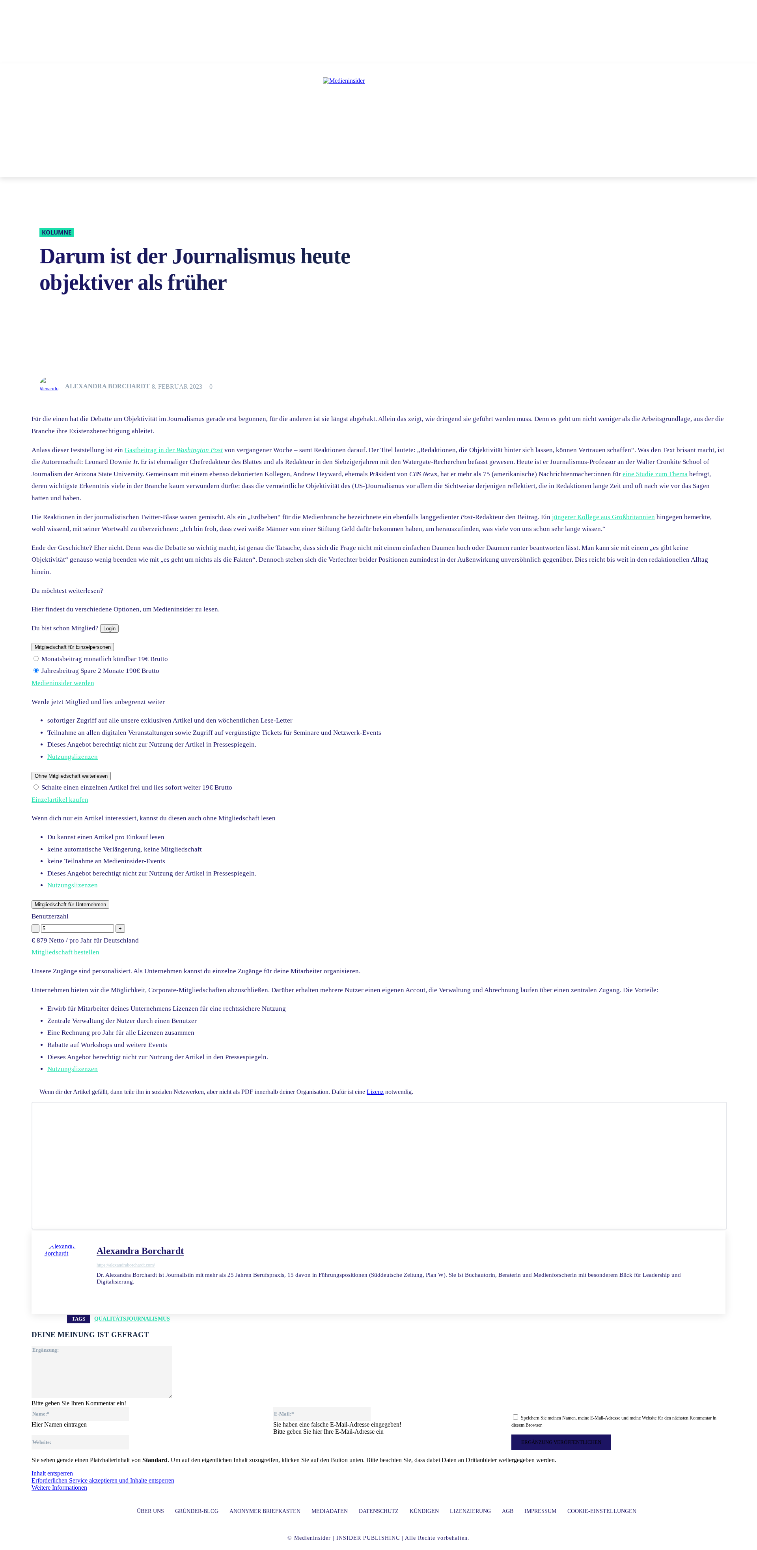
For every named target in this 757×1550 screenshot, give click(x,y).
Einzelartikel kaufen (60, 799)
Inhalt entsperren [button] (52, 1473)
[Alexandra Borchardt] (51, 386)
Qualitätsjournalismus (132, 1319)
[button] (492, 167)
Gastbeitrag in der (174, 450)
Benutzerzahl (50, 916)
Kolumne (56, 232)
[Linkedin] (100, 1294)
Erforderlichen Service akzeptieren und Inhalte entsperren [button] (103, 1480)
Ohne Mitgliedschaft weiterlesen (71, 776)
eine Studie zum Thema (655, 474)
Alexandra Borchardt (107, 386)
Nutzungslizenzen (72, 756)
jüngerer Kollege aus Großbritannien (603, 517)
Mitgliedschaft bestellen (65, 952)
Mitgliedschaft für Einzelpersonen (73, 647)
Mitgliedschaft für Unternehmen (70, 904)
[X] (113, 1294)
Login (109, 629)
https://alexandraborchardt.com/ (126, 1265)
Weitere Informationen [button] (59, 1487)
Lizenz (375, 1091)
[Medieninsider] (378, 112)
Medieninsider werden (63, 683)
